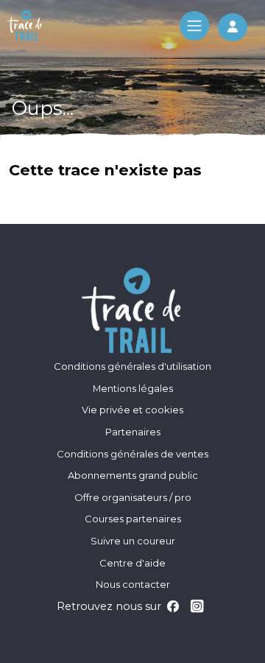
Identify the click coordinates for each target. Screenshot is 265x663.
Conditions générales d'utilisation (132, 366)
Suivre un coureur (133, 541)
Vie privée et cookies (132, 409)
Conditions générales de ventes (132, 454)
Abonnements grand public (133, 475)
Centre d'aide (132, 563)
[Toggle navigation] (194, 26)
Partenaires (132, 432)
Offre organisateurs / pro (132, 497)
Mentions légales (133, 388)
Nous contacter (133, 584)
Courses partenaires (133, 519)
